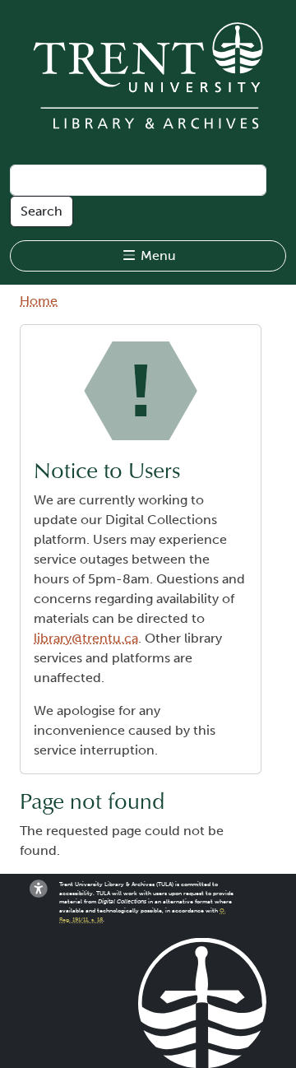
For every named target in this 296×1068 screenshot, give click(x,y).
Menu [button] (156, 255)
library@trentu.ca (86, 638)
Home (39, 301)
